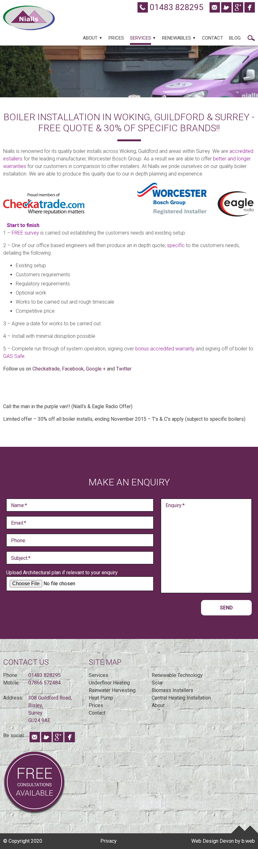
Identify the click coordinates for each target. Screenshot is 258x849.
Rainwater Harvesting (112, 690)
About (90, 38)
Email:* (18, 523)
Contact (212, 38)
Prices (116, 38)
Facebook (73, 369)
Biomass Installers (172, 690)
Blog (235, 38)
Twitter (124, 369)
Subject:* (21, 558)
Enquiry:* (175, 505)
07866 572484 (44, 683)
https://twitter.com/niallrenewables (226, 7)
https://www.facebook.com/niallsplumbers (249, 7)
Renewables (176, 38)
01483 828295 (176, 7)
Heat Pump (101, 698)
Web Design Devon (212, 841)
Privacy (108, 841)
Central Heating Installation (181, 698)
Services (140, 38)
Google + (96, 369)
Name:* (19, 505)
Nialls (29, 18)
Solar (157, 683)
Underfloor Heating (109, 683)
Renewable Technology (177, 675)
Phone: (18, 540)
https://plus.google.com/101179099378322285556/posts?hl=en (238, 7)
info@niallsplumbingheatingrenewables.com (215, 7)
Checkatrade (45, 369)
